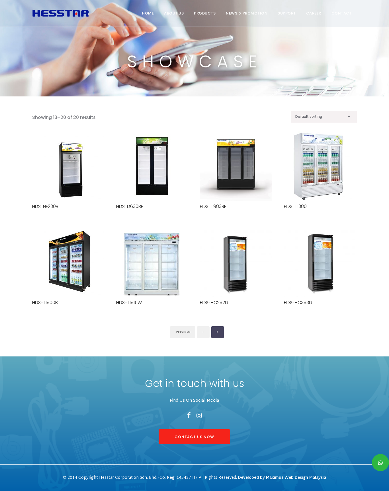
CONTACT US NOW (194, 437)
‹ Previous (183, 332)
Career (313, 13)
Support (287, 13)
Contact (341, 13)
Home (148, 13)
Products (205, 13)
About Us (174, 13)
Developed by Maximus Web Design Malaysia (282, 477)
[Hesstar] (60, 11)
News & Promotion (246, 13)
